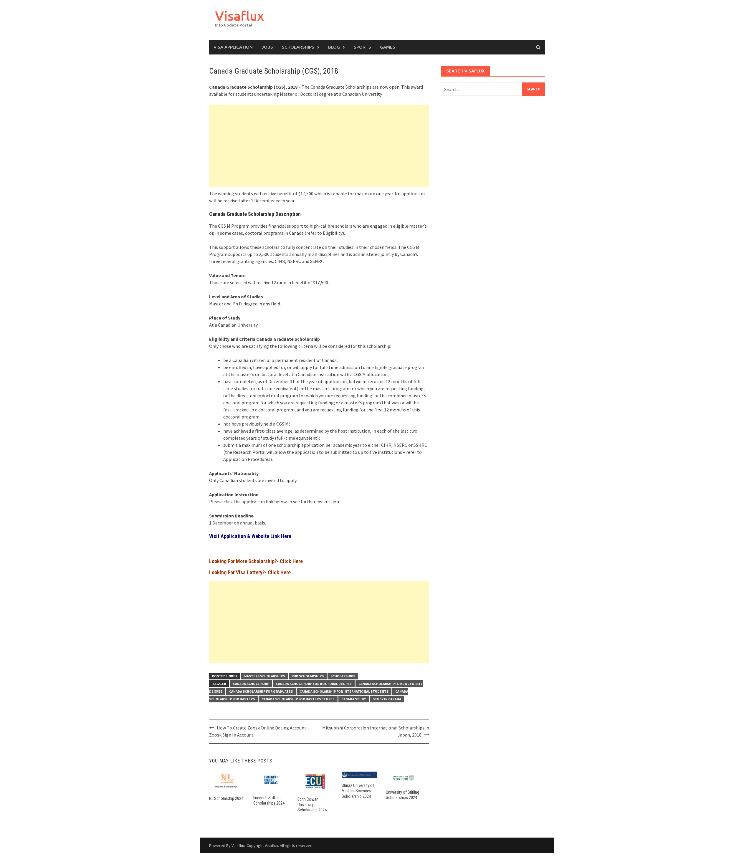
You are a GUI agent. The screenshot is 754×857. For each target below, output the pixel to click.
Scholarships (298, 46)
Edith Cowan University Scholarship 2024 (312, 804)
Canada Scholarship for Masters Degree (298, 699)
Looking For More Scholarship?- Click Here (256, 561)
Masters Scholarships (264, 676)
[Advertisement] (319, 146)
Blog (334, 46)
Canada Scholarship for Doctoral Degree (314, 683)
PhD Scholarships (308, 676)
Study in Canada (387, 699)
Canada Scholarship (251, 683)
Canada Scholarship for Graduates (261, 691)
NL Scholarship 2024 (226, 798)
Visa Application (233, 46)
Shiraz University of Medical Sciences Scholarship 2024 (358, 790)
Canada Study (353, 699)
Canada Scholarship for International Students (344, 691)
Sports (362, 46)
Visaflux (239, 16)
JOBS (267, 46)
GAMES (387, 46)
